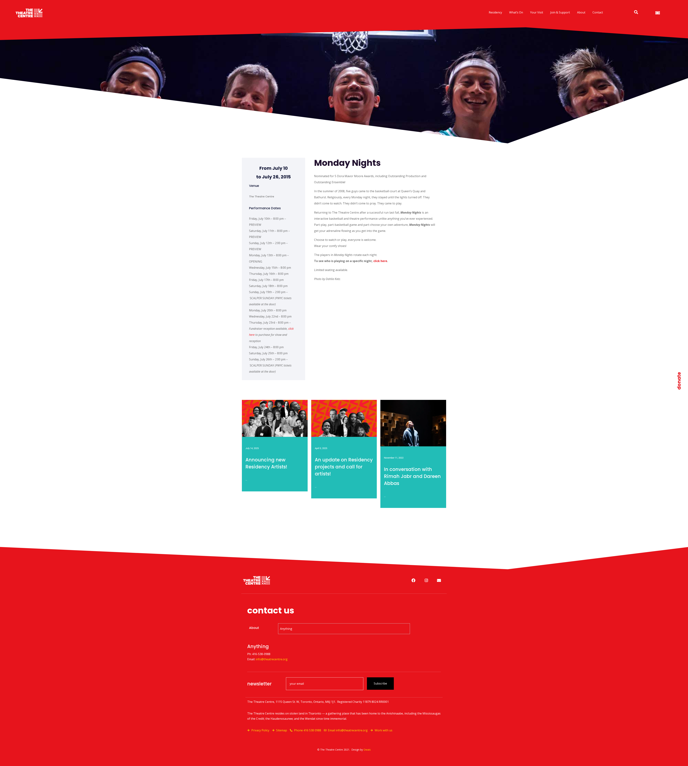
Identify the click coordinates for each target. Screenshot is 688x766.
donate (679, 381)
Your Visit (536, 12)
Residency (495, 12)
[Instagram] (426, 580)
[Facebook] (413, 580)
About (581, 12)
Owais (367, 749)
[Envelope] (439, 580)
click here (380, 261)
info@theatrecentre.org (272, 659)
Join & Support (560, 12)
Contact (598, 12)
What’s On (516, 12)
